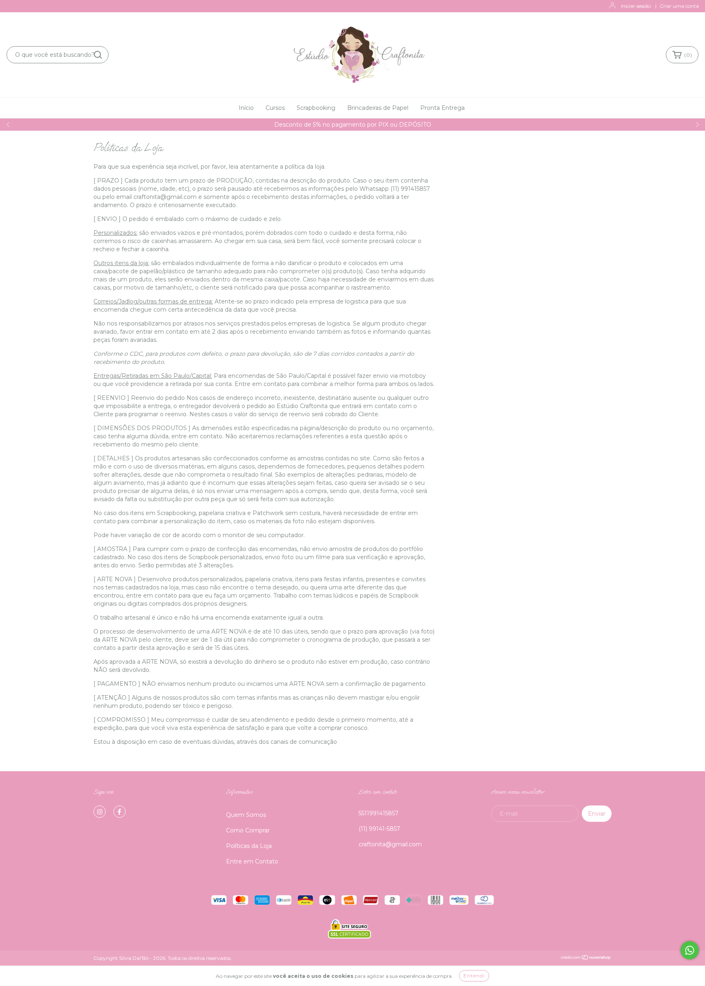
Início (246, 108)
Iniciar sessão (636, 6)
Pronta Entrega (442, 108)
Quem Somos (246, 815)
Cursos (275, 108)
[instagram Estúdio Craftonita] (99, 811)
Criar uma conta (679, 6)
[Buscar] (98, 54)
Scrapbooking (316, 108)
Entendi (474, 976)
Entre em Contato (252, 861)
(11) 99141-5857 (379, 828)
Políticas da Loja (249, 846)
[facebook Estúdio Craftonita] (119, 811)
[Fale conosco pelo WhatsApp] (690, 950)
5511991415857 (379, 813)
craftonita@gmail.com (390, 844)
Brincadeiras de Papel (377, 108)
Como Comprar (248, 830)
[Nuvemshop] (586, 958)
